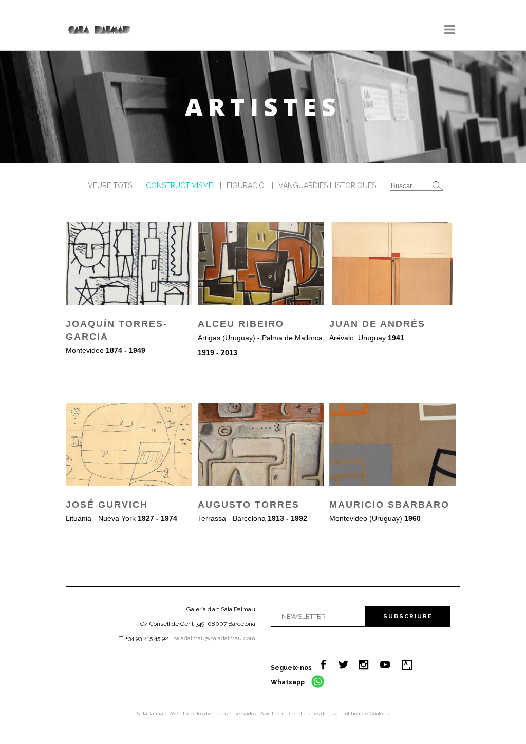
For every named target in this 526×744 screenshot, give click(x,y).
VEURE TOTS (110, 185)
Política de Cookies (365, 713)
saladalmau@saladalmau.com (214, 638)
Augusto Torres (248, 504)
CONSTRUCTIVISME (179, 185)
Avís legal (273, 713)
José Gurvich (107, 504)
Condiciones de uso (314, 713)
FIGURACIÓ (246, 185)
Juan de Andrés (377, 324)
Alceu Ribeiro (241, 324)
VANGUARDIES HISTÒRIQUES (327, 185)
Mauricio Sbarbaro (389, 504)
